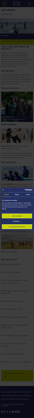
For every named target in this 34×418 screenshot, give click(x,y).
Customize (16, 221)
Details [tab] (17, 194)
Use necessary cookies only (17, 226)
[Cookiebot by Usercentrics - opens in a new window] (25, 190)
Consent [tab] (6, 194)
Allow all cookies (17, 216)
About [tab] (28, 194)
